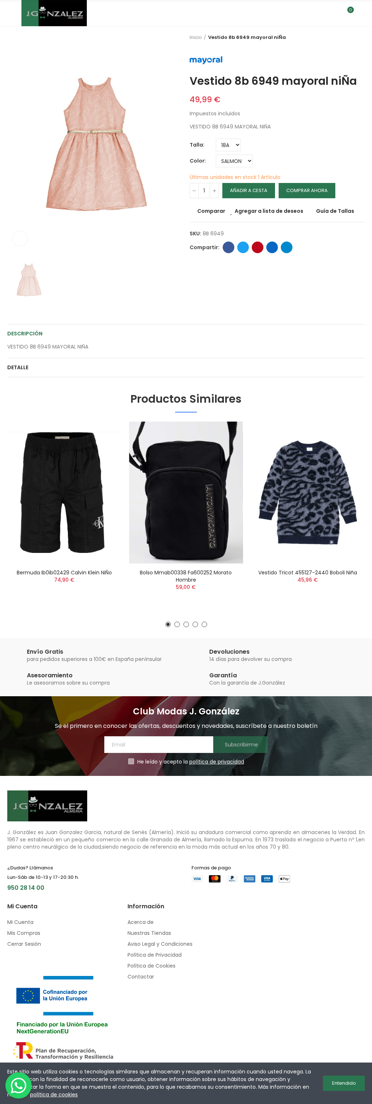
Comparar (211, 211)
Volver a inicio (361, 37)
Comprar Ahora (307, 190)
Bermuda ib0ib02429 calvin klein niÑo (64, 572)
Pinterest (257, 247)
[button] (168, 624)
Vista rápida (103, 463)
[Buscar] (335, 13)
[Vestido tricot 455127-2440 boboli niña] (307, 492)
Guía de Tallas (335, 211)
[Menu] (10, 13)
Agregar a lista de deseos (269, 211)
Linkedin (272, 247)
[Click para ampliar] (20, 238)
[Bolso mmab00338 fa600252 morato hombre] (186, 492)
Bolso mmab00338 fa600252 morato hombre (186, 576)
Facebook (228, 247)
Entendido (344, 1083)
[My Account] (361, 13)
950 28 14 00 (25, 888)
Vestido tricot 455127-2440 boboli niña (307, 572)
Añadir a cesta (248, 190)
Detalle (17, 367)
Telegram (286, 247)
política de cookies (54, 1094)
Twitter (243, 247)
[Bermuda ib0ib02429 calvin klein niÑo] (64, 492)
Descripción (25, 333)
